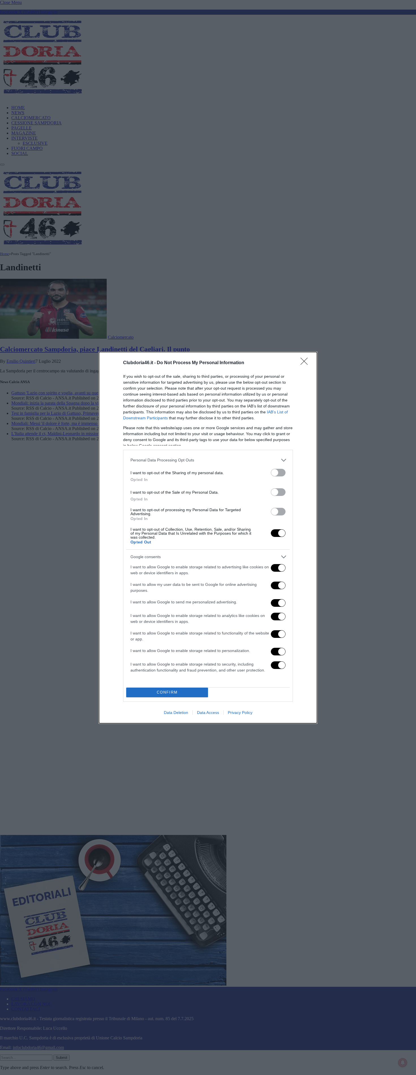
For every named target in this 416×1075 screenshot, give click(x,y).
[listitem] (208, 460)
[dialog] (208, 537)
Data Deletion (176, 712)
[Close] (306, 363)
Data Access (208, 712)
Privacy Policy (240, 712)
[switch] (278, 472)
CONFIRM (167, 692)
